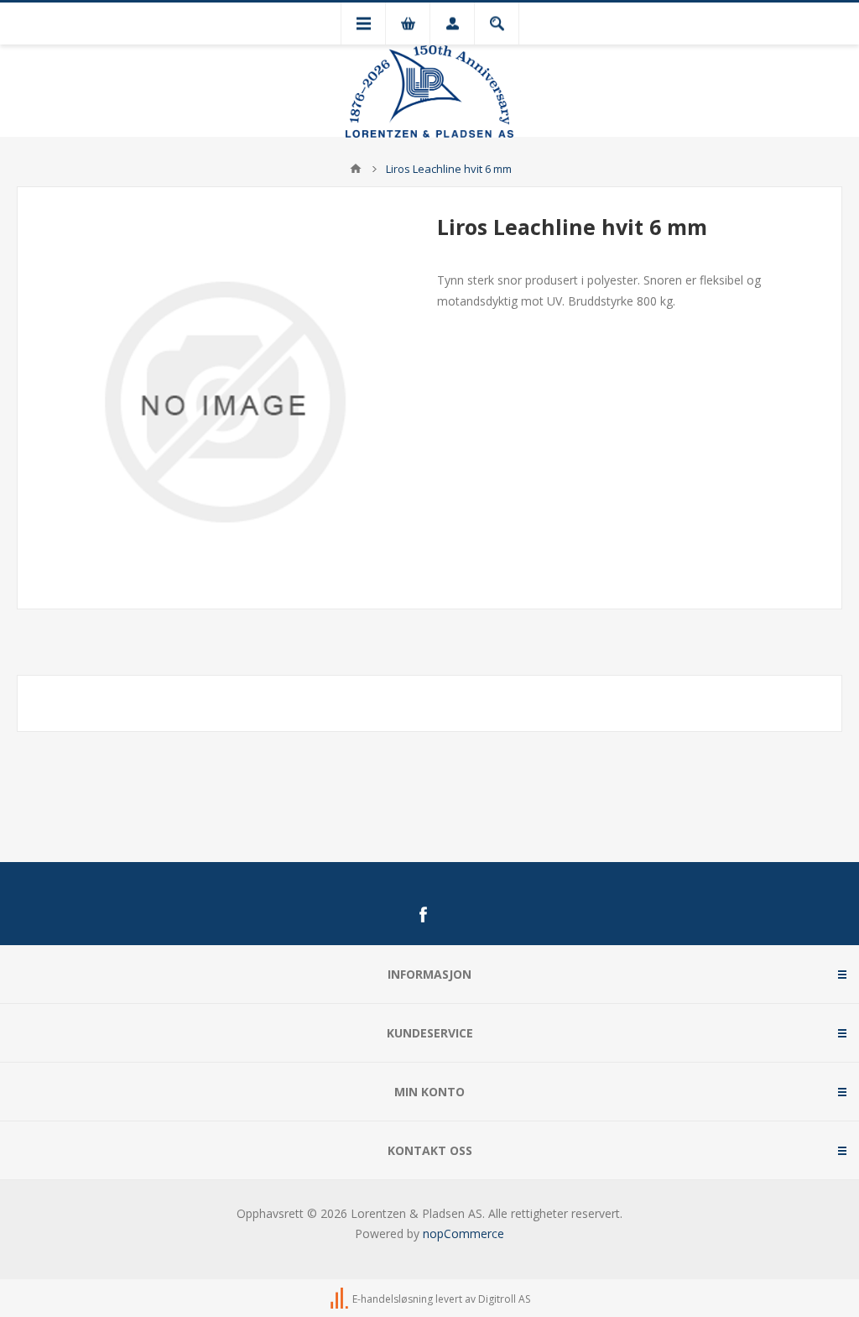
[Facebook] (422, 915)
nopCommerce (463, 1233)
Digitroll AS (504, 1299)
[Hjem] (355, 168)
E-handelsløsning (392, 1299)
